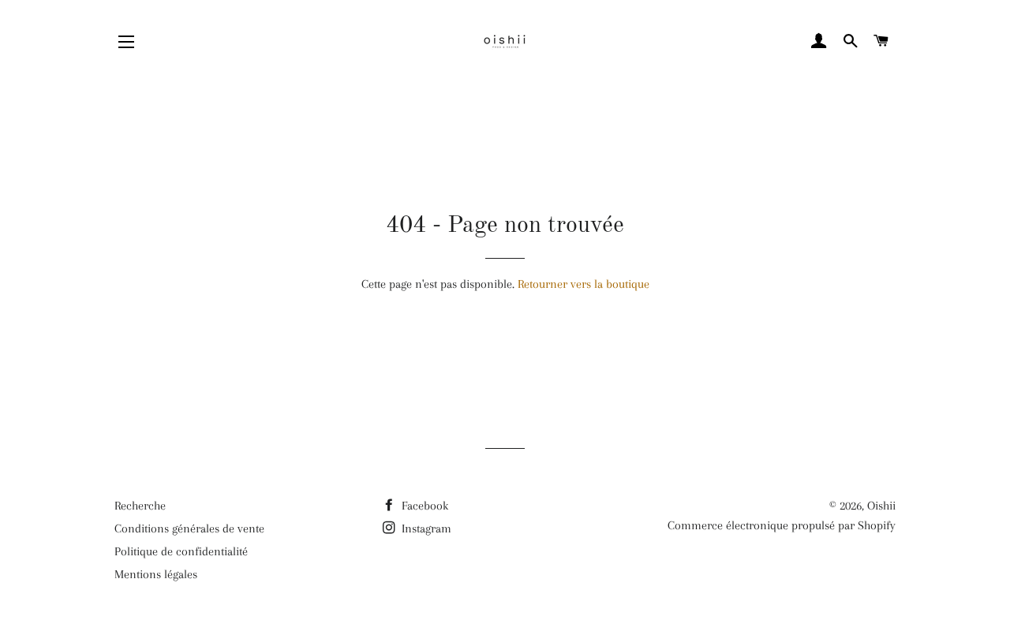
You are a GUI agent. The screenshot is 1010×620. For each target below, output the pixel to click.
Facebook (423, 506)
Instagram (424, 528)
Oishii (881, 506)
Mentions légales (155, 574)
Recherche (140, 506)
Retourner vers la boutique (583, 284)
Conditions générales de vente (189, 528)
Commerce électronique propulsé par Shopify (782, 525)
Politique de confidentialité (181, 551)
